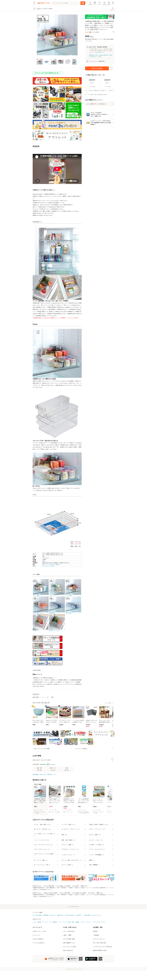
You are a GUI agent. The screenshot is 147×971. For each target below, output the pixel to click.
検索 (82, 3)
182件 (53, 764)
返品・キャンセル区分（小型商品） (51, 564)
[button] (113, 32)
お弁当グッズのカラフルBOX (50, 892)
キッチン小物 (75, 885)
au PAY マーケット (37, 885)
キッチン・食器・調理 (49, 885)
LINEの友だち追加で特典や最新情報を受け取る (46, 73)
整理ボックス (84, 885)
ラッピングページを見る (49, 566)
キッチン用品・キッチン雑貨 (63, 885)
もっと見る (108, 703)
